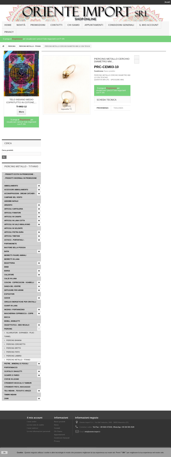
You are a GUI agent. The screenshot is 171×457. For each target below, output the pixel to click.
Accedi (167, 2)
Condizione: (99, 71)
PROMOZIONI (37, 24)
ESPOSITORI (9, 294)
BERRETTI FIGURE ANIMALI (15, 255)
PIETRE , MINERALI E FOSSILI (16, 364)
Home (56, 425)
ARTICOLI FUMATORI (12, 213)
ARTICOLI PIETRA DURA (13, 232)
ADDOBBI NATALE (11, 201)
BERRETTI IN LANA (11, 259)
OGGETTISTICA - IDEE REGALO (16, 325)
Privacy (9, 31)
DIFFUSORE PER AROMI (13, 290)
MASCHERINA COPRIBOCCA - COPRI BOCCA (18, 315)
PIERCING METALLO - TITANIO (18, 360)
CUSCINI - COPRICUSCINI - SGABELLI (19, 282)
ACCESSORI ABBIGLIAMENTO (16, 190)
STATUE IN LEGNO (11, 379)
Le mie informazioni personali (38, 431)
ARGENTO (8, 205)
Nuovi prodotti (59, 422)
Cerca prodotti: (7, 150)
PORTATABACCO (10, 367)
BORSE (7, 271)
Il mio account (34, 417)
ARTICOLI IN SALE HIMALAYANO (17, 224)
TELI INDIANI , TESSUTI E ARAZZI (17, 391)
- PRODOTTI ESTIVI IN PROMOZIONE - (19, 174)
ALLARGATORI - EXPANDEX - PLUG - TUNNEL (19, 334)
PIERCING (8, 329)
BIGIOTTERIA (9, 263)
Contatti (56, 24)
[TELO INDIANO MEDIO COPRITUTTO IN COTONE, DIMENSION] (21, 73)
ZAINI (6, 398)
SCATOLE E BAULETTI (13, 371)
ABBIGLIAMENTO (11, 186)
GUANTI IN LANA (10, 306)
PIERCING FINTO (13, 352)
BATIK (6, 251)
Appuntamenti (94, 24)
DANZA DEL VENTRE (12, 286)
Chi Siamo (73, 24)
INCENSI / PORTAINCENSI (14, 310)
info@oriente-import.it (92, 432)
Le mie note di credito (35, 425)
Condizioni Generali (121, 24)
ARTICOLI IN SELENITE (13, 228)
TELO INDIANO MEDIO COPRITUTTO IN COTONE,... (21, 101)
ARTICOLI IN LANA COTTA (14, 220)
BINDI (6, 267)
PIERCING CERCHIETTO (15, 344)
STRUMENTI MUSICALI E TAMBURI (18, 383)
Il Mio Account (148, 24)
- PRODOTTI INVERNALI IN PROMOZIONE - (20, 180)
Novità (21, 24)
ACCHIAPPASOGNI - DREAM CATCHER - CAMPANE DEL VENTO (19, 195)
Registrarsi (17, 39)
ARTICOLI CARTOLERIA (13, 209)
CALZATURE (9, 275)
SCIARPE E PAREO (11, 375)
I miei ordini (31, 422)
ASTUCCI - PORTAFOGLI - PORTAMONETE (14, 242)
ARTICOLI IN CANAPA (12, 217)
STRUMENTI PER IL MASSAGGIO (17, 387)
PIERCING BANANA (14, 340)
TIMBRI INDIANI (10, 395)
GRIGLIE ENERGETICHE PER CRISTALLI (20, 302)
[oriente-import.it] (85, 13)
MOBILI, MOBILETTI (12, 321)
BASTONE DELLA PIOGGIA (15, 248)
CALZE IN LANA (10, 279)
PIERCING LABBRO (13, 356)
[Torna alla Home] (3, 46)
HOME (7, 24)
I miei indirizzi (32, 428)
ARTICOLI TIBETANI (12, 236)
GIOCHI (7, 298)
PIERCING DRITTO (13, 348)
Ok (4, 452)
